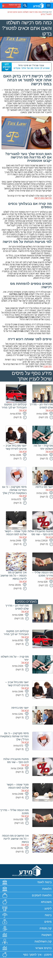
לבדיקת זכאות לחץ (15, 6)
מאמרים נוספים (26, 602)
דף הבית (48, 12)
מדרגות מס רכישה (43, 198)
